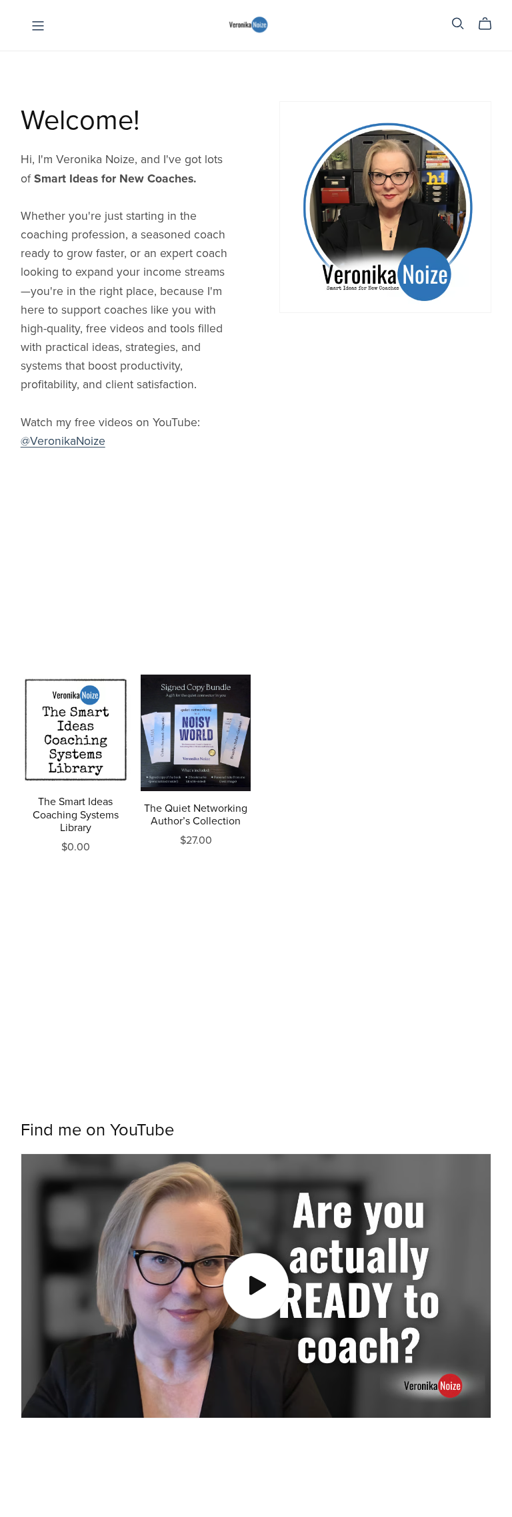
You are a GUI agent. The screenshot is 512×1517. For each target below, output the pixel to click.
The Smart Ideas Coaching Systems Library (76, 814)
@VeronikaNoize (63, 441)
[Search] (458, 23)
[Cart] (490, 24)
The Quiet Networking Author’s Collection (195, 815)
